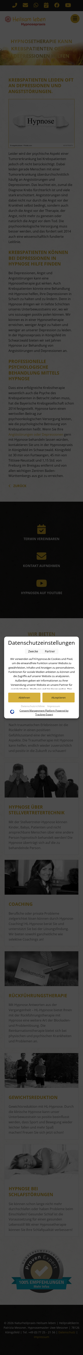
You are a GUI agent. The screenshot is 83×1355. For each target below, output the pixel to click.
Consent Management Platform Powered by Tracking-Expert (44, 712)
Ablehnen (24, 697)
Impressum (53, 706)
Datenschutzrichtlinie (33, 706)
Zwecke (33, 651)
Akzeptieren (58, 697)
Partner (50, 651)
